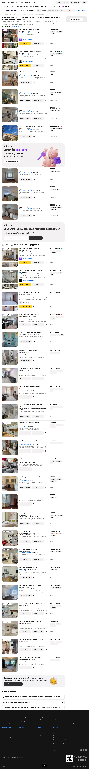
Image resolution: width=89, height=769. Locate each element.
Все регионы (5, 733)
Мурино (54, 717)
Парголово (55, 723)
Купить (37, 733)
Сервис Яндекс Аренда (28, 39)
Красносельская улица (32, 354)
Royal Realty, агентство (28, 280)
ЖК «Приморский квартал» (25, 552)
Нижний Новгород (40, 725)
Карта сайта (66, 750)
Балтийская (4, 717)
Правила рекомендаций (51, 750)
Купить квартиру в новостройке (60, 735)
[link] (84, 2)
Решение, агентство (28, 61)
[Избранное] (50, 2)
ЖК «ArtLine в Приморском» (25, 624)
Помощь (60, 750)
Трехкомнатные (75, 717)
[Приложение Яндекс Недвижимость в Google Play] (81, 759)
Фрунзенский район (23, 717)
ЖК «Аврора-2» (22, 317)
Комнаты (21, 739)
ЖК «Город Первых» (23, 606)
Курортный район (23, 721)
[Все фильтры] (3, 10)
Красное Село (22, 497)
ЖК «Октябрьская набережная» (26, 295)
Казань (37, 723)
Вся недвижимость (6, 750)
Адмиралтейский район (24, 715)
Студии (73, 723)
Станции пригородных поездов (9, 737)
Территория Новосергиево (25, 725)
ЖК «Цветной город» (24, 480)
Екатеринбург (39, 721)
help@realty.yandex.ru (30, 758)
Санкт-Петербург (23, 251)
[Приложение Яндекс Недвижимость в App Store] (78, 759)
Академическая (5, 715)
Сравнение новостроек (7, 735)
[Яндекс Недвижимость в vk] (81, 750)
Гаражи (20, 733)
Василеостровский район (25, 723)
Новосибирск (39, 719)
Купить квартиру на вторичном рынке (61, 743)
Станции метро (5, 741)
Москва (37, 715)
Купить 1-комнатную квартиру (59, 739)
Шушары (55, 719)
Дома (20, 737)
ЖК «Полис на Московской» (25, 273)
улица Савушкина (31, 251)
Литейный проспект (31, 516)
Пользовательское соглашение (37, 750)
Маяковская (5, 725)
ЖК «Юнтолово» (22, 588)
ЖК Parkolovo (22, 372)
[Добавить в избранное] (45, 43)
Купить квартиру (56, 733)
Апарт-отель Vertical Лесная (25, 643)
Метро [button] (72, 10)
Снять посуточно (40, 735)
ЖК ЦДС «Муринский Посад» (25, 32)
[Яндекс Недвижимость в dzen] (83, 750)
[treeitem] (6, 6)
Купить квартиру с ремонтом (59, 737)
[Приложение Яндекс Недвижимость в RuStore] (85, 759)
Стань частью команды (23, 750)
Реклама (14, 750)
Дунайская (4, 721)
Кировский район (23, 719)
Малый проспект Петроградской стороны (36, 408)
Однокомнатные (75, 715)
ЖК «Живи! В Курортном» (25, 570)
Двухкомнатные (75, 719)
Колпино (55, 725)
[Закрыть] (86, 10)
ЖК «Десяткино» (23, 426)
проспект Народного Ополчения (34, 661)
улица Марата (30, 390)
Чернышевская (5, 719)
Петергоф (55, 721)
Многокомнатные (75, 721)
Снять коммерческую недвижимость (61, 741)
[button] (53, 2)
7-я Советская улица (31, 534)
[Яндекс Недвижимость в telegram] (86, 750)
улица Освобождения (30, 497)
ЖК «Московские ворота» (25, 444)
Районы (4, 739)
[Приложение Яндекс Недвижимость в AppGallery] (83, 759)
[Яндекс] (84, 766)
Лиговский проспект (31, 462)
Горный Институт (6, 723)
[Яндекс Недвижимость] (10, 2)
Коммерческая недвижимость (26, 735)
